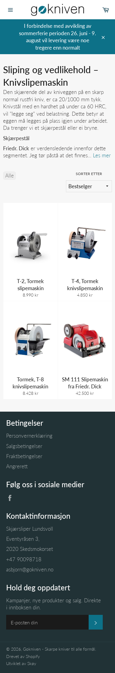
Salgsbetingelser (24, 446)
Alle (9, 175)
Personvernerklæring (29, 435)
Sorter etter (89, 173)
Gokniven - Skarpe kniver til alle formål (59, 649)
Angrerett (17, 466)
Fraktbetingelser (24, 456)
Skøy (31, 663)
